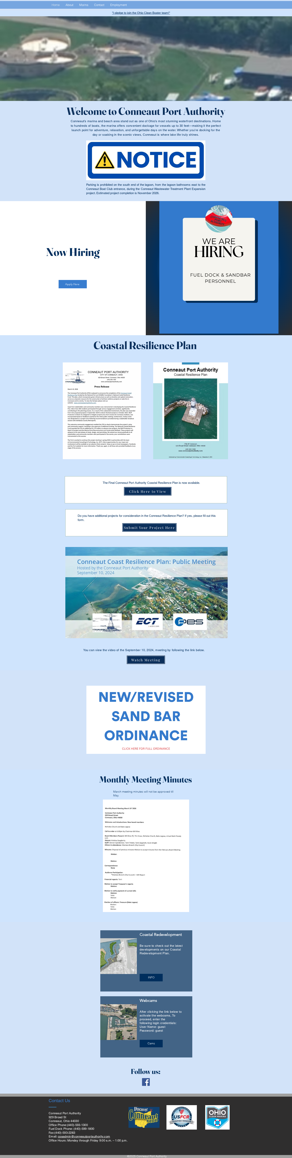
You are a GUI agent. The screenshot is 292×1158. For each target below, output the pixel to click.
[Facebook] (146, 1082)
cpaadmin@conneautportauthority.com (84, 1136)
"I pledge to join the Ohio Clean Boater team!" (141, 13)
